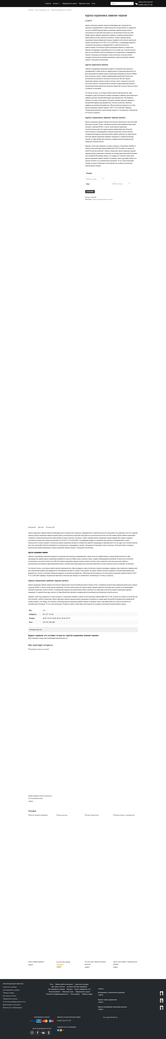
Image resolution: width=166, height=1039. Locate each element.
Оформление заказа (69, 3)
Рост (88, 184)
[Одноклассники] (61, 1030)
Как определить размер (11, 990)
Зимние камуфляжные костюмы (61, 10)
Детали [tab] (41, 527)
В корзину (90, 191)
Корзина (70, 989)
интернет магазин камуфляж (77, 987)
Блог (93, 3)
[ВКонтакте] (58, 1030)
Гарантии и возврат (10, 987)
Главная (48, 3)
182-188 (52, 622)
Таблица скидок (8, 993)
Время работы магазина (11, 1005)
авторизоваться (61, 638)
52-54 (49, 618)
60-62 (59, 618)
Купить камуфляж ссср (42, 10)
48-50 (45, 618)
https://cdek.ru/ (130, 158)
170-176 (45, 622)
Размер (89, 173)
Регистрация (75, 994)
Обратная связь (84, 3)
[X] (63, 1030)
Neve (105, 1017)
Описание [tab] (32, 527)
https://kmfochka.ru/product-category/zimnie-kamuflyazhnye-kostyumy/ (82, 592)
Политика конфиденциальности (14, 1002)
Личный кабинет (54, 992)
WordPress (114, 1017)
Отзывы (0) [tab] (50, 527)
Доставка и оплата (9, 996)
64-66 (63, 618)
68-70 (68, 618)
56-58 (54, 618)
